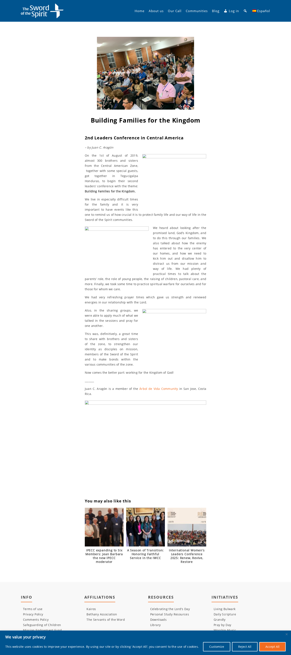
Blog (215, 11)
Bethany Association (101, 614)
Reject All (244, 647)
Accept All (272, 647)
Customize (216, 647)
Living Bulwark (225, 609)
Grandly (220, 620)
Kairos (91, 609)
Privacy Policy (33, 614)
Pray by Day (222, 625)
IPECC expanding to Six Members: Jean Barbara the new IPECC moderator (104, 556)
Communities (197, 11)
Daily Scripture (225, 614)
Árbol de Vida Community (158, 389)
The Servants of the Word (105, 620)
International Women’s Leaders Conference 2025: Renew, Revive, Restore (187, 556)
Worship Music (225, 630)
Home (139, 11)
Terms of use (33, 609)
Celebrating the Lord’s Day (170, 609)
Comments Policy (36, 620)
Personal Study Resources (169, 614)
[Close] (286, 634)
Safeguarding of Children (42, 625)
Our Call (175, 11)
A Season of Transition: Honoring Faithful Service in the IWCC (145, 554)
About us (156, 11)
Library (155, 625)
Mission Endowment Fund (42, 630)
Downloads (158, 620)
